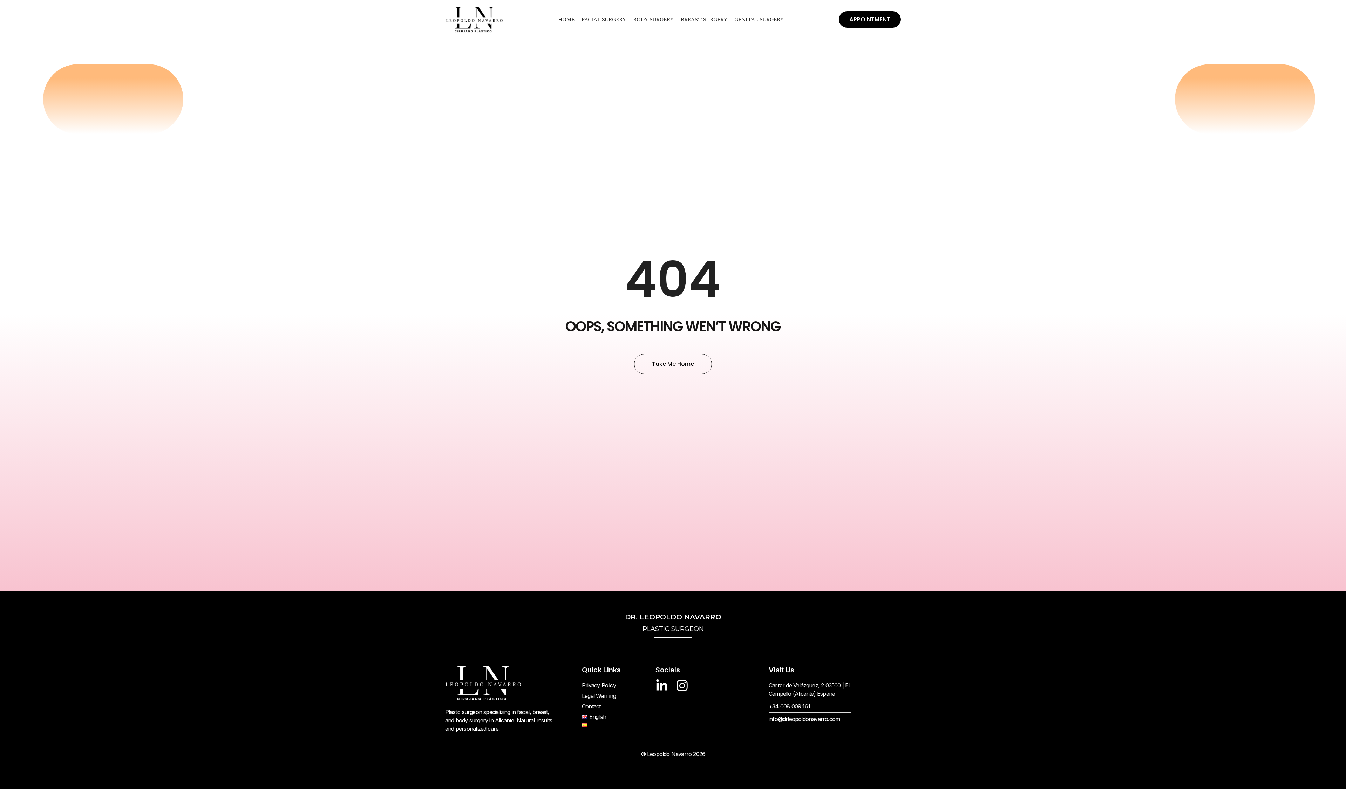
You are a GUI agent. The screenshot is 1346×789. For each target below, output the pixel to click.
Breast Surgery (704, 19)
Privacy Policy (599, 685)
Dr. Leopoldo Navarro (673, 623)
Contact (591, 706)
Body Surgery (653, 19)
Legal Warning (599, 695)
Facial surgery (604, 19)
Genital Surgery (759, 19)
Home (566, 19)
